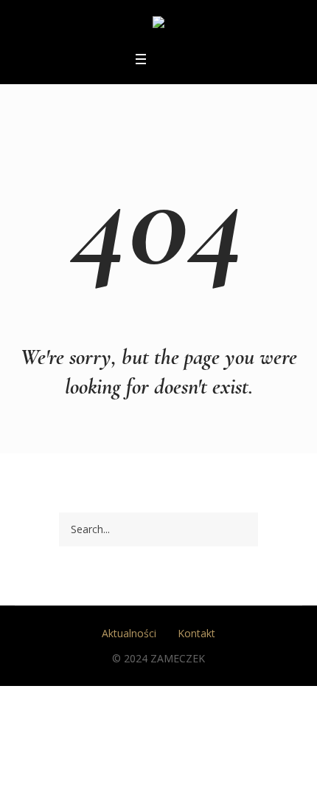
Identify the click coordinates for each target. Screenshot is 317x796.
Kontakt (196, 633)
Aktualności (129, 633)
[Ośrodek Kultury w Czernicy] (158, 25)
